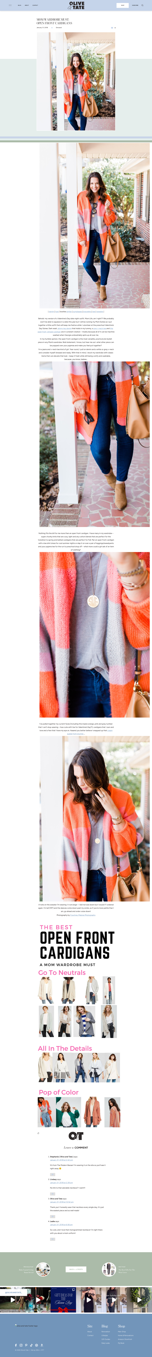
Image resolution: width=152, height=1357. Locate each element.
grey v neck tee (100, 328)
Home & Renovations (125, 1335)
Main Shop (122, 1332)
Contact (90, 1335)
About (89, 1332)
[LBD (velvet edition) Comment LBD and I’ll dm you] (88, 1300)
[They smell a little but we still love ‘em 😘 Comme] (63, 1300)
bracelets (87, 311)
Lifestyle (105, 1335)
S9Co (37, 1350)
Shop (121, 1326)
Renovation (106, 1332)
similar (69, 311)
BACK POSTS (76, 1269)
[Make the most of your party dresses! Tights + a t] (114, 1300)
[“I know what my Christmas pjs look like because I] (12, 1300)
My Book (121, 1343)
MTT (42, 1350)
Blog (105, 1326)
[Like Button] (112, 27)
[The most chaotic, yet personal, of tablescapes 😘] (38, 1300)
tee (94, 311)
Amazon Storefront (125, 1339)
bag (57, 311)
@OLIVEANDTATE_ (13, 1292)
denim (51, 311)
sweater (100, 311)
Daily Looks (106, 1343)
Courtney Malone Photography (82, 915)
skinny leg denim (65, 328)
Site (89, 1326)
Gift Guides (106, 1339)
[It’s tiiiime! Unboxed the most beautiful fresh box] (139, 1300)
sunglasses (77, 311)
